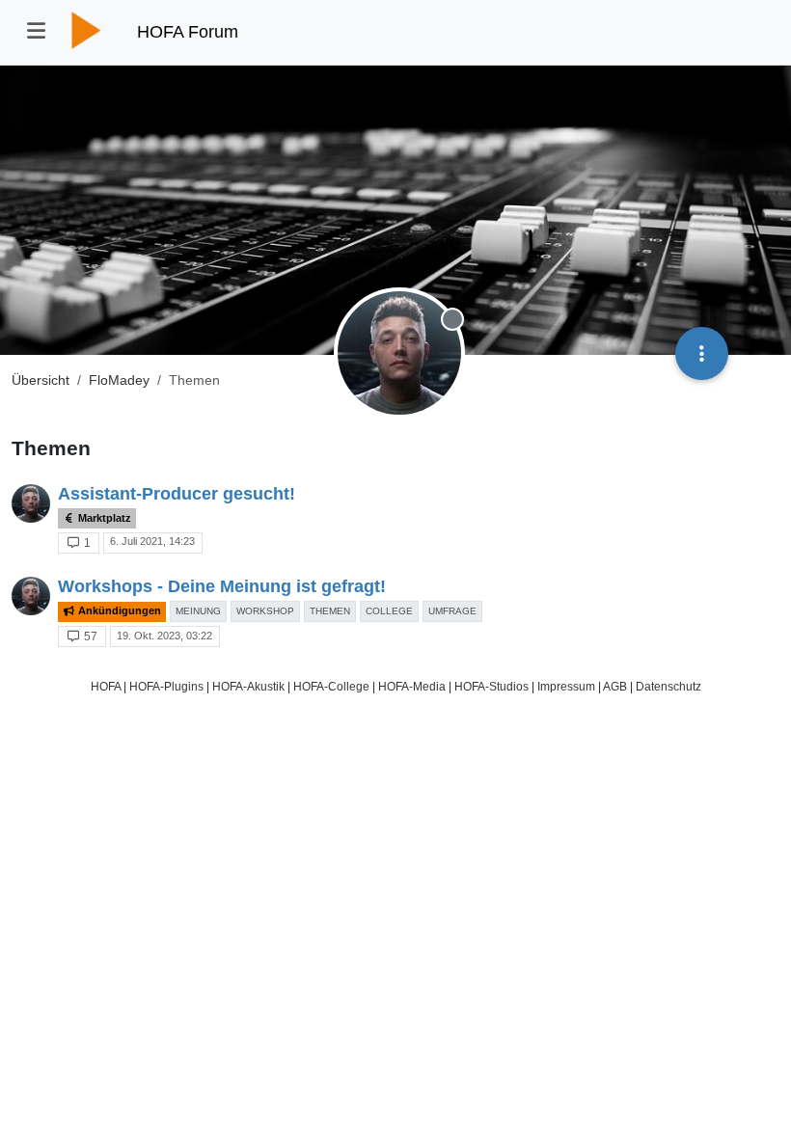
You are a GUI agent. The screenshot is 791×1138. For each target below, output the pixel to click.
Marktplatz (103, 518)
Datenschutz (668, 686)
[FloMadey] (31, 503)
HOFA (106, 686)
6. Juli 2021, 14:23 (152, 541)
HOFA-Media (412, 686)
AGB (615, 686)
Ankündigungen (118, 610)
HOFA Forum (187, 31)
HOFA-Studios (491, 686)
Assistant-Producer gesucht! (176, 493)
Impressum (566, 686)
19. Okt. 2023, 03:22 (164, 635)
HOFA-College (331, 686)
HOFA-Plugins (166, 686)
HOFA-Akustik (248, 686)
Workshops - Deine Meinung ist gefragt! (222, 586)
